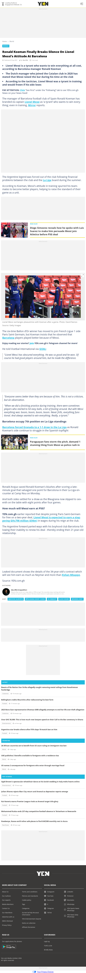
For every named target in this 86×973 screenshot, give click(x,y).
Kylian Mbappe (71, 575)
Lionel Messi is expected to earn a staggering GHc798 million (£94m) (41, 519)
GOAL (42, 349)
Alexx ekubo (64, 599)
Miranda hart (77, 599)
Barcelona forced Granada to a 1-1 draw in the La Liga (34, 427)
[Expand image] (82, 275)
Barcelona (8, 337)
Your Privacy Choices (45, 972)
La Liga (47, 180)
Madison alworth (15, 599)
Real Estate (5, 825)
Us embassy (52, 599)
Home (4, 41)
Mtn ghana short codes (35, 599)
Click (22, 90)
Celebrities (5, 693)
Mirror (32, 105)
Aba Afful (25, 60)
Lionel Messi (32, 101)
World (12, 41)
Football (4, 703)
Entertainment (6, 723)
